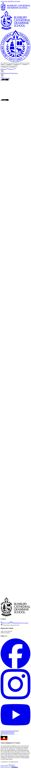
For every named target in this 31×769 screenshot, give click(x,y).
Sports (3, 213)
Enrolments (5, 732)
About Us (3, 731)
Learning (8, 731)
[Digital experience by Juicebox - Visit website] (9, 767)
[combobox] (5, 198)
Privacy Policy (4, 765)
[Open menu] (2, 71)
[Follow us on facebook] (15, 668)
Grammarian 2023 (5, 569)
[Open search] (2, 75)
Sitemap (12, 765)
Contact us (12, 733)
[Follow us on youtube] (15, 729)
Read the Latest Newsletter (7, 162)
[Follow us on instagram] (15, 699)
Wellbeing (4, 215)
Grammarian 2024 (5, 567)
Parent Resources (5, 73)
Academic (4, 209)
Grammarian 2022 (5, 572)
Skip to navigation (15, 1)
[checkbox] (1, 209)
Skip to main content (6, 1)
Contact (16, 73)
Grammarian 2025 (5, 564)
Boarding (12, 731)
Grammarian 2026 (5, 561)
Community (5, 212)
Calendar (11, 73)
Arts (3, 210)
